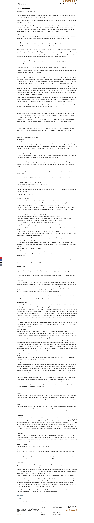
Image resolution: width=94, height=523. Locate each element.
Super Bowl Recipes (64, 3)
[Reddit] (72, 1)
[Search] (37, 514)
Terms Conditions (43, 520)
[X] (67, 1)
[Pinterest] (65, 1)
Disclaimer (19, 498)
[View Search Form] (76, 1)
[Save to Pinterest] (1, 258)
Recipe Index (74, 3)
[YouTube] (71, 1)
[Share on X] (1, 262)
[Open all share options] (1, 265)
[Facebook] (63, 1)
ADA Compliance (32, 520)
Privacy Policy (20, 495)
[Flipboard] (69, 1)
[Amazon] (74, 1)
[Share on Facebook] (1, 260)
